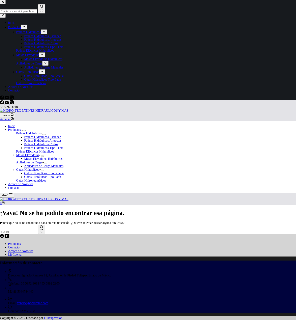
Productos (14, 129)
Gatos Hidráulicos (27, 169)
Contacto (14, 187)
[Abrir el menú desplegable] (24, 130)
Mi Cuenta (15, 254)
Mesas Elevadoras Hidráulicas (43, 158)
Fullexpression (53, 318)
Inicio (11, 126)
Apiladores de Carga (29, 162)
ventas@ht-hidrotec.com (32, 303)
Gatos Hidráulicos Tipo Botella (44, 173)
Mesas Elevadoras (27, 155)
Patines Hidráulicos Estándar (42, 137)
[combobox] (18, 232)
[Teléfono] (12, 103)
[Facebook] (2, 103)
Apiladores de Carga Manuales (43, 166)
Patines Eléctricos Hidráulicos (35, 151)
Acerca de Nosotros (20, 184)
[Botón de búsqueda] (41, 229)
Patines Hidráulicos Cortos (41, 144)
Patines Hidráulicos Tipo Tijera (43, 148)
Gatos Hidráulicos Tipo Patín (42, 177)
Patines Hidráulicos (28, 133)
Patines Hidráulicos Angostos (42, 140)
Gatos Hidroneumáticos (31, 180)
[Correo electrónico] (7, 103)
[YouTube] (7, 237)
